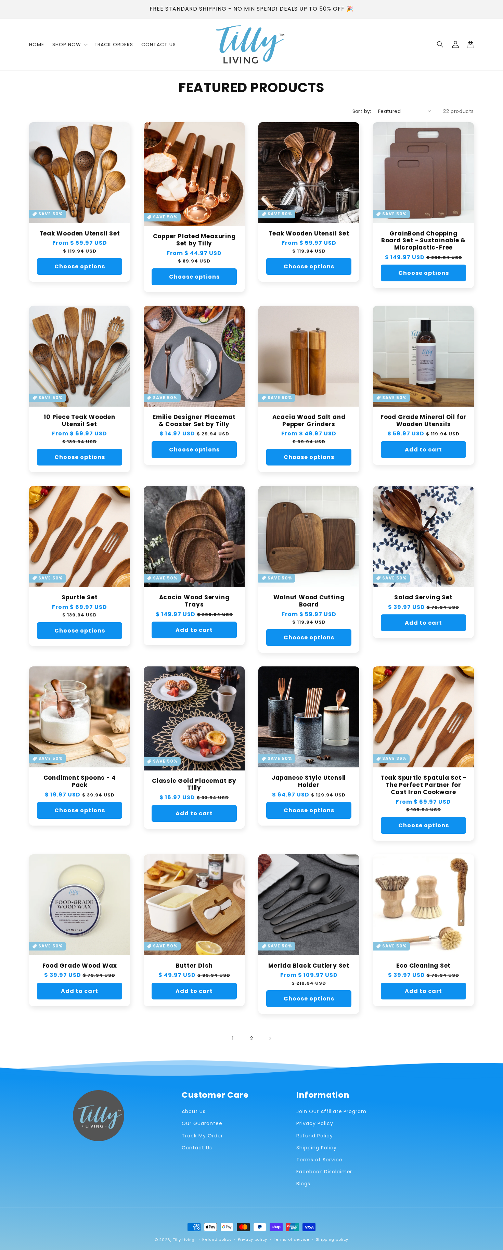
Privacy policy (252, 1239)
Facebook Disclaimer (324, 1171)
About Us (194, 1111)
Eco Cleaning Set (423, 965)
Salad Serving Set (423, 597)
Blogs (303, 1183)
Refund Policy (314, 1135)
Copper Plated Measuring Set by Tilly (194, 240)
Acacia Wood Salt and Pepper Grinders (309, 420)
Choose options (79, 266)
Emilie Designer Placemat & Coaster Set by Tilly (194, 420)
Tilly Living (184, 1239)
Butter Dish (194, 965)
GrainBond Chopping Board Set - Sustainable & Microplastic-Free (423, 240)
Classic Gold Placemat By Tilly (194, 784)
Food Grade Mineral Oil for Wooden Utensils (423, 420)
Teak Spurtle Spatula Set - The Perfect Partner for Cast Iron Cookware (423, 784)
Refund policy (216, 1239)
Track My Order (202, 1135)
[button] (440, 44)
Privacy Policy (314, 1123)
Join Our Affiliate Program (331, 1111)
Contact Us (197, 1147)
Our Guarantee (202, 1123)
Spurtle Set (80, 597)
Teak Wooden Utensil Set (79, 233)
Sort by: (361, 111)
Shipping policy (332, 1239)
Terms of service (291, 1239)
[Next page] (270, 1038)
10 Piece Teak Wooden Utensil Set (79, 420)
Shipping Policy (316, 1147)
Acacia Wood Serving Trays (194, 601)
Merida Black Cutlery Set (308, 965)
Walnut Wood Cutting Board (309, 601)
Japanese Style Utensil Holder (309, 781)
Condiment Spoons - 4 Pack (79, 781)
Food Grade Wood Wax (79, 965)
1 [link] (233, 1038)
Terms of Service (319, 1159)
